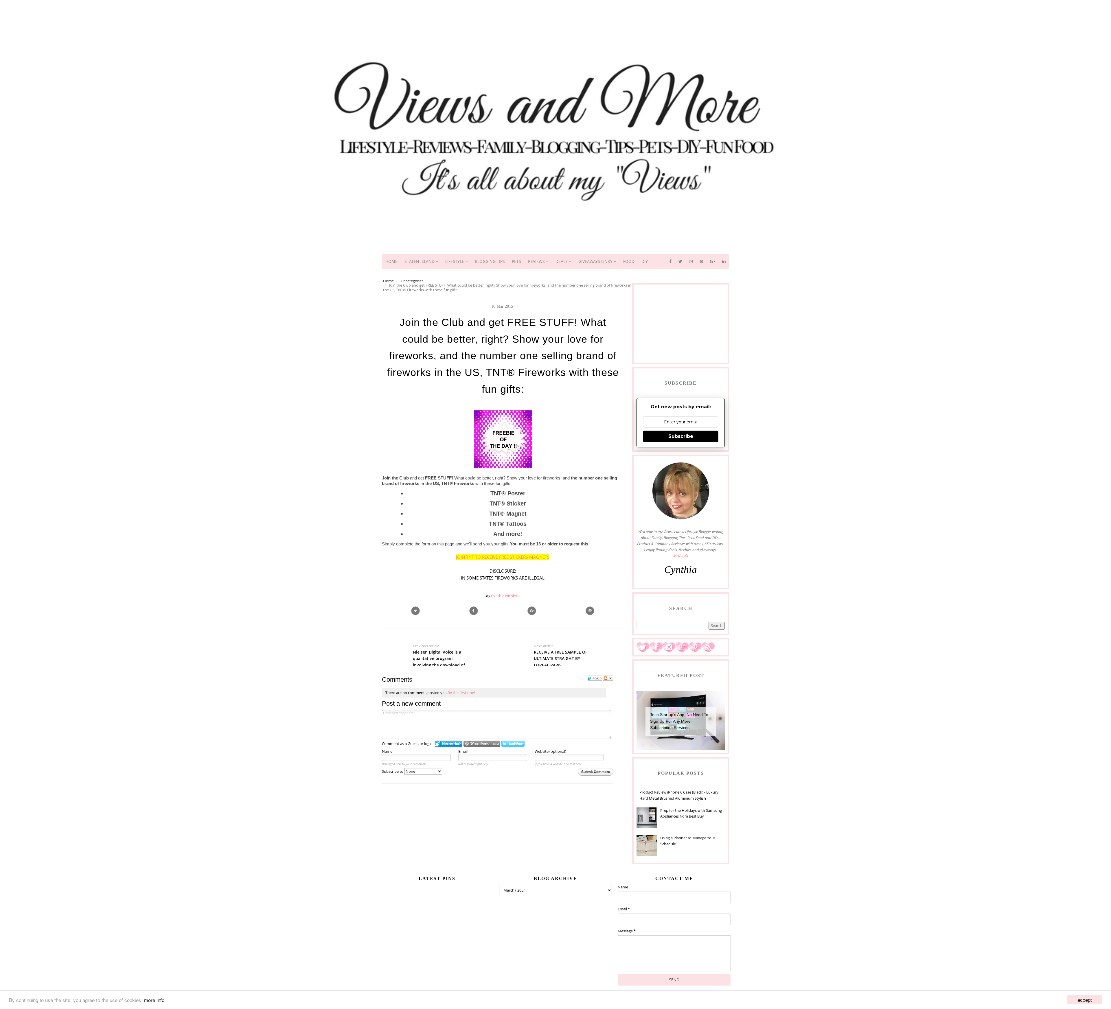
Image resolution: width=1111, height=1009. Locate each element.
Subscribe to (393, 771)
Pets (516, 261)
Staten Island (420, 261)
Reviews (537, 261)
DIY (644, 261)
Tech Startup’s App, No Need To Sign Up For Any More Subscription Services (679, 721)
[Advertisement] (555, 13)
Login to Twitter (513, 744)
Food (628, 261)
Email (463, 751)
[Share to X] (415, 610)
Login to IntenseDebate (448, 744)
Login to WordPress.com (481, 744)
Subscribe (680, 436)
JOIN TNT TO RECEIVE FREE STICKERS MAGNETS (502, 557)
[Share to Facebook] (473, 610)
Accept (1084, 999)
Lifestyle (455, 261)
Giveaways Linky (596, 261)
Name (387, 751)
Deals (562, 261)
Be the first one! (461, 692)
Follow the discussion (608, 678)
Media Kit (680, 555)
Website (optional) (550, 751)
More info (154, 1000)
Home (391, 261)
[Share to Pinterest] (590, 610)
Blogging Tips (490, 261)
